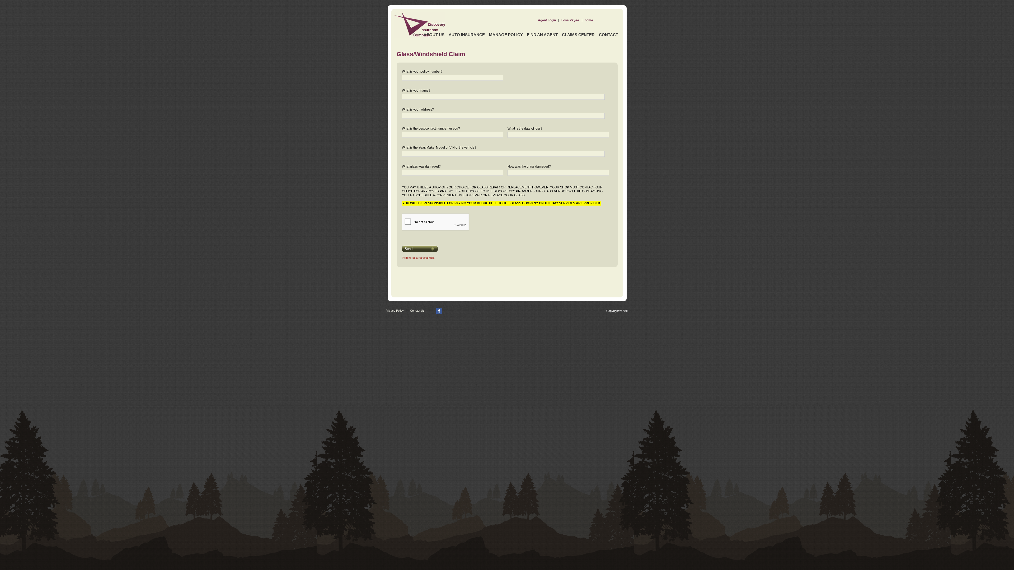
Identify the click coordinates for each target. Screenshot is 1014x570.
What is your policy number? (422, 71)
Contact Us (417, 310)
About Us (434, 34)
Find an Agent (542, 34)
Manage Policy (506, 34)
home (589, 20)
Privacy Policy (395, 310)
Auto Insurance (467, 34)
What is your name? (416, 90)
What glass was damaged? (421, 166)
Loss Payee (570, 20)
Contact (608, 34)
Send (408, 249)
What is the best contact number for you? (431, 128)
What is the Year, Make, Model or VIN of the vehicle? (439, 147)
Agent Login (547, 20)
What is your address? (418, 109)
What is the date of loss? (525, 128)
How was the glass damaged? (529, 166)
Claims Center (578, 34)
